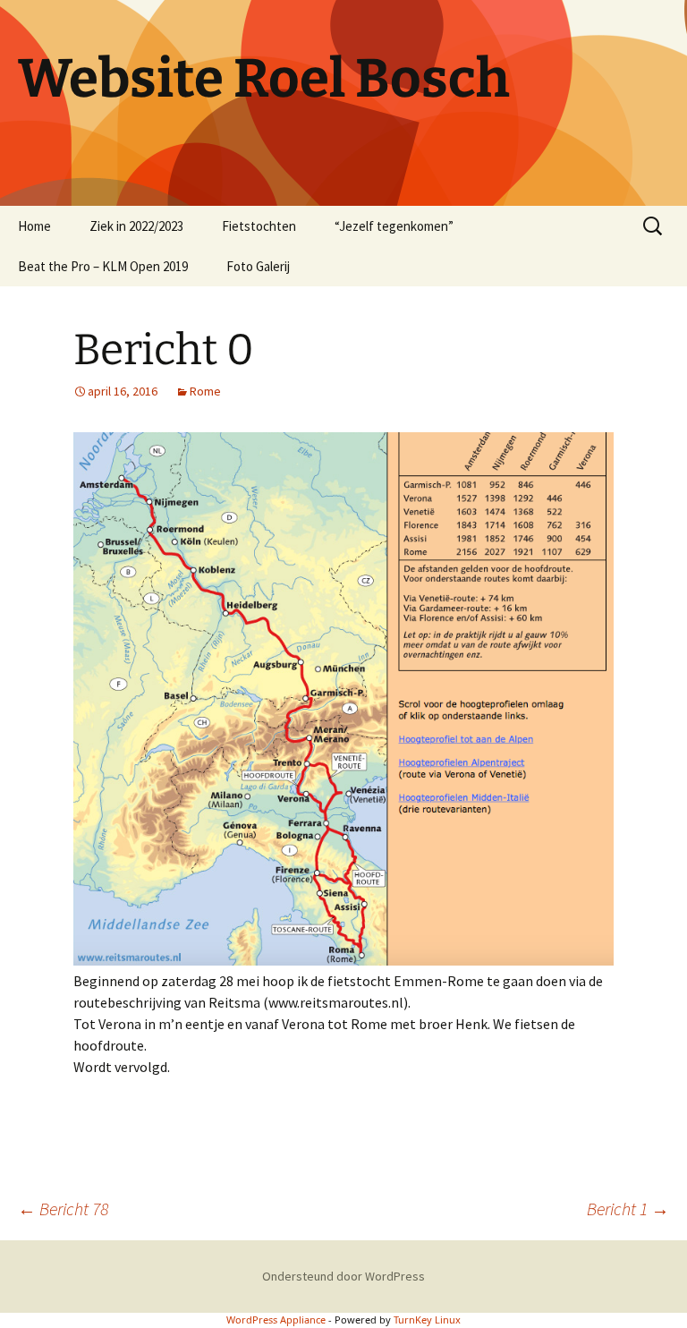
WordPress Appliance (276, 1319)
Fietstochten (259, 225)
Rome (205, 391)
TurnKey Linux (427, 1319)
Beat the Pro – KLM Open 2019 (103, 266)
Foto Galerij (258, 266)
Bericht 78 (63, 1208)
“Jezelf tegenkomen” (394, 225)
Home (34, 225)
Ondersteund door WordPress (343, 1276)
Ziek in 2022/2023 (136, 225)
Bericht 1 (628, 1208)
